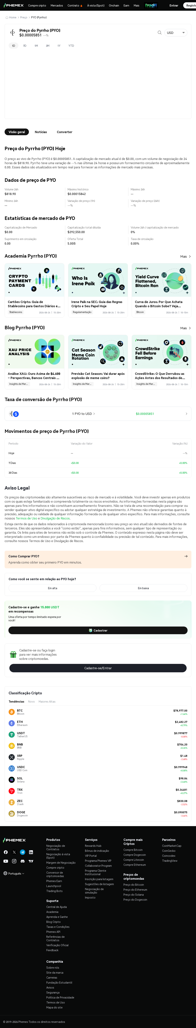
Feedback (52, 950)
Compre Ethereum (134, 864)
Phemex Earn (54, 881)
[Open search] (159, 32)
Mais (136, 5)
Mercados (57, 5)
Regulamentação (82, 312)
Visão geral (17, 132)
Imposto (90, 897)
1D (13, 45)
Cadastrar (100, 630)
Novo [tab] (31, 701)
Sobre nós (52, 967)
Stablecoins (15, 312)
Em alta (52, 588)
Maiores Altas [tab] (47, 701)
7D (24, 45)
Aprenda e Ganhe (57, 916)
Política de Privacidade (60, 997)
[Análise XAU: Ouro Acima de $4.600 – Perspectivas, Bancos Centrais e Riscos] (34, 351)
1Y (58, 45)
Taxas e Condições (57, 926)
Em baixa (143, 588)
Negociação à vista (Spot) (58, 855)
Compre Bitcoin (133, 849)
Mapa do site (54, 1007)
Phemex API (53, 931)
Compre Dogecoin (134, 854)
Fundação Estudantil (59, 982)
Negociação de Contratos (55, 847)
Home (12, 17)
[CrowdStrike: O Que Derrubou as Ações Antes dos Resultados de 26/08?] (161, 351)
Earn (126, 5)
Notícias (41, 132)
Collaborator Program (98, 865)
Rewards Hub (93, 845)
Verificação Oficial (57, 945)
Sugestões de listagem (99, 884)
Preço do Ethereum (135, 889)
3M (47, 45)
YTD (71, 45)
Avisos (50, 987)
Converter (64, 132)
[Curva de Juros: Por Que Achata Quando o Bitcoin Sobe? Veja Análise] (161, 280)
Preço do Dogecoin (135, 899)
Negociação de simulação (94, 890)
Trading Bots (54, 891)
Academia (52, 911)
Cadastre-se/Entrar (98, 668)
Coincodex (168, 855)
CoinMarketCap (171, 845)
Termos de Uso (26, 518)
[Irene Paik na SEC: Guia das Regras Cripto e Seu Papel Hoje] (98, 280)
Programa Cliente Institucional (95, 872)
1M (36, 45)
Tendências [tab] (16, 701)
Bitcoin (140, 312)
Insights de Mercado (19, 384)
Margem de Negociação (61, 862)
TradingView (169, 860)
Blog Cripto (53, 921)
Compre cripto (37, 5)
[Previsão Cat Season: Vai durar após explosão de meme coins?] (98, 351)
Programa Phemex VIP (98, 860)
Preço (23, 17)
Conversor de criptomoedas (55, 874)
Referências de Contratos (55, 938)
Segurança (53, 992)
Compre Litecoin (133, 859)
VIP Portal (91, 855)
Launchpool (53, 886)
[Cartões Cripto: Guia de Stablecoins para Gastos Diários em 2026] (34, 280)
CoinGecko (169, 850)
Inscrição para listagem (99, 879)
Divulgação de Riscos (55, 518)
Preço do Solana (133, 894)
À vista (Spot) (95, 5)
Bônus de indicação (97, 850)
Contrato (73, 5)
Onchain (114, 5)
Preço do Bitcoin (133, 884)
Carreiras (51, 977)
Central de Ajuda (56, 906)
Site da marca (54, 972)
